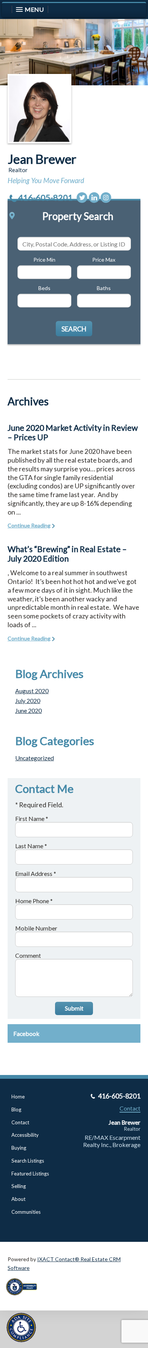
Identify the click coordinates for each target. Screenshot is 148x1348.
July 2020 (27, 700)
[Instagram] (106, 197)
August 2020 (32, 690)
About (18, 1199)
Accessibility (25, 1135)
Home (18, 1097)
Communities (26, 1212)
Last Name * (31, 845)
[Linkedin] (94, 197)
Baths (104, 288)
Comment (28, 955)
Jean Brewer (42, 158)
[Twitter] (82, 197)
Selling (18, 1186)
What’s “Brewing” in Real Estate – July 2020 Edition (67, 553)
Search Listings (27, 1161)
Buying (18, 1148)
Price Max (103, 259)
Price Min (44, 259)
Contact (20, 1122)
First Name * (31, 818)
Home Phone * (34, 900)
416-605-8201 (45, 197)
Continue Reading (29, 525)
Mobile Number (36, 928)
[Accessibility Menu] (21, 1327)
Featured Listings (30, 1174)
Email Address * (35, 873)
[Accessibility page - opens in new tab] (24, 1298)
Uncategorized (34, 757)
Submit (74, 1008)
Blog (16, 1109)
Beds (44, 288)
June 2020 (28, 710)
